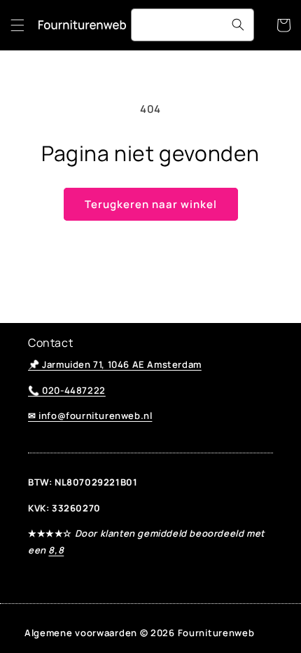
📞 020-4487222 (67, 390)
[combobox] (192, 25)
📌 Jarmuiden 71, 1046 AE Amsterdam (115, 364)
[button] (17, 25)
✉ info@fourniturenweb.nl (90, 415)
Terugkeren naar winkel (151, 204)
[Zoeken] (238, 24)
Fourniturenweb (216, 632)
